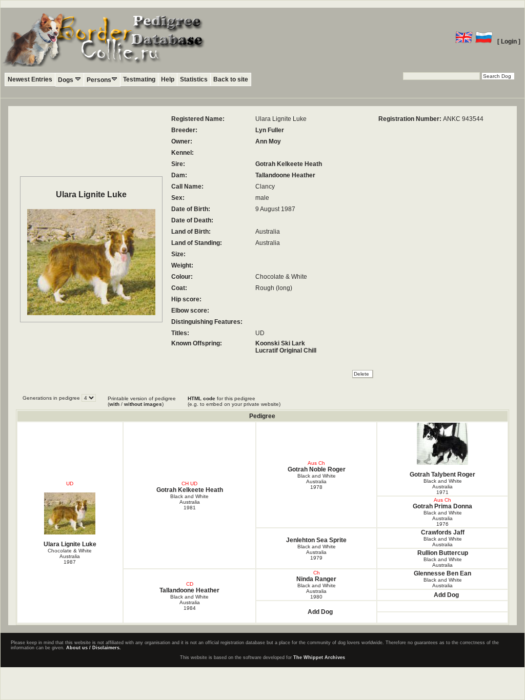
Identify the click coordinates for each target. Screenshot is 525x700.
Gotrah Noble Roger (317, 469)
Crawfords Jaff (443, 532)
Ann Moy (268, 141)
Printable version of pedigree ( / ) (142, 401)
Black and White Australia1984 (189, 602)
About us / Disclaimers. (93, 647)
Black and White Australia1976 (442, 518)
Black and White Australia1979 (316, 552)
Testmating (139, 79)
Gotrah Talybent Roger (442, 474)
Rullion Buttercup (442, 553)
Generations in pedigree (52, 398)
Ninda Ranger (316, 579)
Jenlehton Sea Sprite (316, 540)
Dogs (66, 80)
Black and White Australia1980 (316, 591)
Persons (99, 80)
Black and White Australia (442, 541)
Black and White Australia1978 (316, 481)
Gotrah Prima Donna (442, 506)
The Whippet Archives (319, 657)
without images (143, 404)
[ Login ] (508, 41)
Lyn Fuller (269, 130)
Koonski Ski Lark (280, 343)
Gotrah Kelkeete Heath (288, 164)
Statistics (194, 79)
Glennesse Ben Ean (442, 573)
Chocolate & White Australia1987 (70, 556)
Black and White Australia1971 (442, 486)
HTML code (201, 398)
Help (167, 79)
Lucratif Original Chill (285, 350)
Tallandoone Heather (285, 175)
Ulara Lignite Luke (70, 544)
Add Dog (446, 595)
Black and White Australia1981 (189, 501)
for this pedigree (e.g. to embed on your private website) (234, 401)
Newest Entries (30, 79)
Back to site (230, 79)
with (114, 404)
